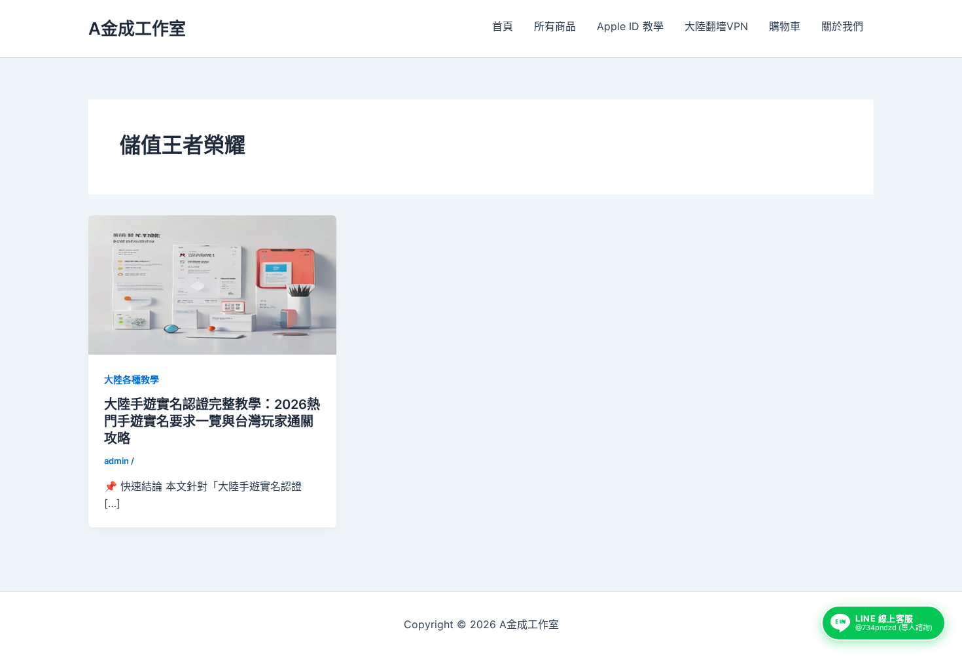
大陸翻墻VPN (716, 26)
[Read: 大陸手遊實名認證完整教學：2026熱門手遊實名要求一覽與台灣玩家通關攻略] (212, 284)
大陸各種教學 (131, 379)
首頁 (502, 26)
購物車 (784, 26)
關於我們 (842, 26)
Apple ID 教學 (630, 26)
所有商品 (555, 26)
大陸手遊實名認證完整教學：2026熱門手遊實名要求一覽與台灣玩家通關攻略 (212, 421)
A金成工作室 (137, 28)
